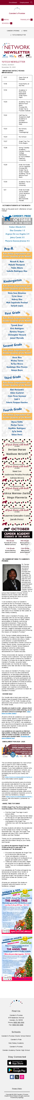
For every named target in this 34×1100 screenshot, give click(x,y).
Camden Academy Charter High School (16, 1050)
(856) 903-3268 (17, 1025)
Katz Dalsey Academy (16, 1043)
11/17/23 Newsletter (19, 35)
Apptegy (20, 1097)
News (25, 30)
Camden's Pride (16, 1039)
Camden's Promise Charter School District (16, 1036)
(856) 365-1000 (18, 1022)
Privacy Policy (17, 1088)
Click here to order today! (16, 712)
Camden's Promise (13, 30)
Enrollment (13, 2)
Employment (24, 2)
